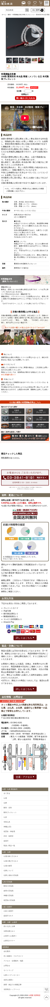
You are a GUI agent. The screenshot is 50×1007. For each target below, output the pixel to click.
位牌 (5, 803)
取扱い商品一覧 (9, 845)
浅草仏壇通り (8, 980)
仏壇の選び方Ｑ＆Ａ (11, 861)
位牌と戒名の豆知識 (11, 875)
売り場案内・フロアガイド (13, 956)
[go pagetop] (46, 997)
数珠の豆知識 (8, 886)
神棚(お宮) (7, 827)
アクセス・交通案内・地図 (13, 961)
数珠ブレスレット (10, 812)
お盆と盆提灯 (8, 911)
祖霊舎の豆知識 (9, 900)
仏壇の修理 (8, 866)
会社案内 (7, 951)
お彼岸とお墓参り (10, 936)
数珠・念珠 (8, 808)
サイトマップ (8, 970)
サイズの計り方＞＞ (8, 375)
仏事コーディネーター (12, 975)
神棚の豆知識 (8, 895)
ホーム (4, 14)
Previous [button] (8, 37)
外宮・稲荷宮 (8, 836)
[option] (25, 37)
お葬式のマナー (9, 941)
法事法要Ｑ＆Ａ (9, 931)
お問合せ (7, 965)
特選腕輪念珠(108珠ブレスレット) (23, 14)
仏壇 (5, 798)
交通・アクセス (24, 777)
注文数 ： (21, 91)
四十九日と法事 (9, 926)
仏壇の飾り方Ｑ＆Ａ (11, 856)
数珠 (9, 14)
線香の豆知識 (8, 891)
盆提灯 (6, 841)
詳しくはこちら (24, 638)
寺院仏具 (7, 822)
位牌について (8, 870)
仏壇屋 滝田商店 (34, 995)
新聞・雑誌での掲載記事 (13, 985)
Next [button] (42, 37)
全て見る (7, 793)
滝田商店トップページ (12, 989)
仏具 (5, 817)
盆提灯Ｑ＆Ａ (8, 916)
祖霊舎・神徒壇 (9, 831)
